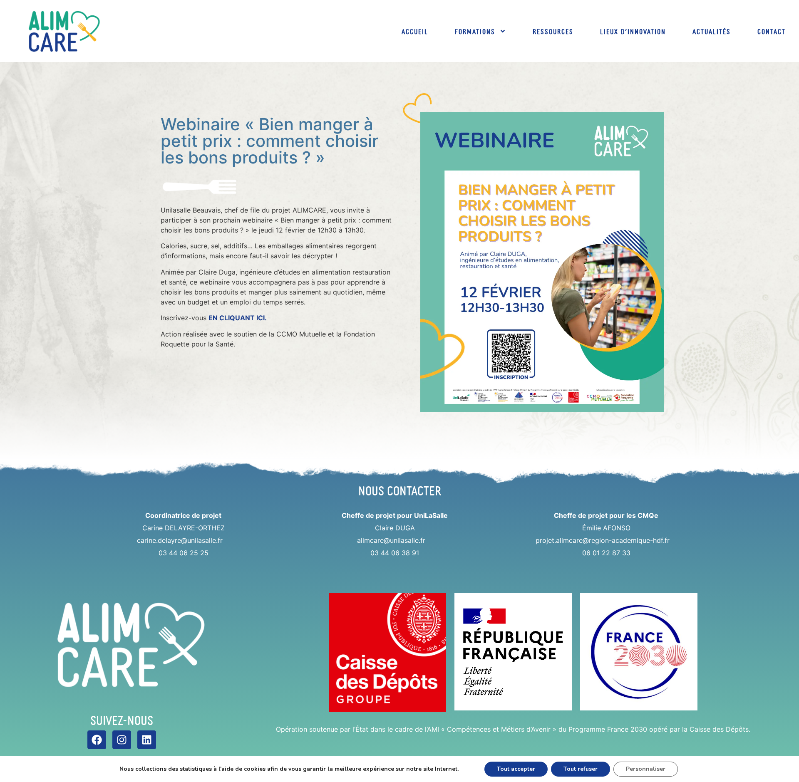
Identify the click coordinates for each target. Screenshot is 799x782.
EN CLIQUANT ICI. (237, 318)
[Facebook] (96, 739)
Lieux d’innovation (633, 31)
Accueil (415, 31)
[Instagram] (121, 739)
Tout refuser (580, 769)
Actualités (711, 31)
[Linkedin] (146, 739)
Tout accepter (516, 769)
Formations (475, 31)
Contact (771, 31)
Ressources (553, 31)
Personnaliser (645, 769)
